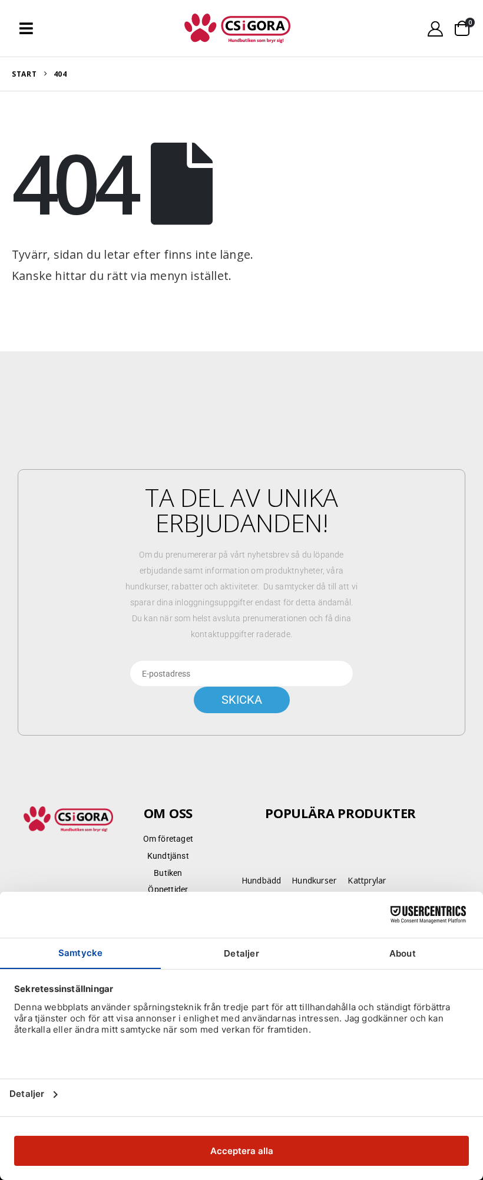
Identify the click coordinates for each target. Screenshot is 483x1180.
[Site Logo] (237, 29)
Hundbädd (262, 880)
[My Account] (435, 29)
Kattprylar (367, 880)
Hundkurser (314, 880)
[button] (26, 28)
